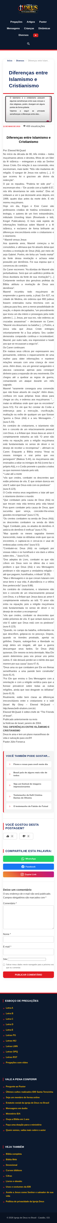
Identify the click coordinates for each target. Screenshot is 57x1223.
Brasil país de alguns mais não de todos (30, 774)
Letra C (9, 1019)
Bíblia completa (14, 1154)
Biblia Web (11, 1159)
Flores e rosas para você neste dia (30, 764)
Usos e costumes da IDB (18, 1187)
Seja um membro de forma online (23, 1097)
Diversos (23, 35)
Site (5, 959)
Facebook (31, 867)
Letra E (9, 1030)
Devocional (11, 1165)
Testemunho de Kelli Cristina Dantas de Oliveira (27, 796)
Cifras (9, 1176)
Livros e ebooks (14, 1181)
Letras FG (11, 1035)
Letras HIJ (11, 1040)
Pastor (43, 22)
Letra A (9, 1008)
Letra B (9, 1013)
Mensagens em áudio (16, 1108)
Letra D (9, 1024)
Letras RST (11, 1057)
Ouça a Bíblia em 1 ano (17, 1119)
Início (9, 61)
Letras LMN (12, 1046)
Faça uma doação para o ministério (24, 1124)
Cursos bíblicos (14, 1170)
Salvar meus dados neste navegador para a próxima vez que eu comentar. (30, 966)
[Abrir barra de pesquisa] (28, 44)
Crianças (29, 28)
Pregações (16, 22)
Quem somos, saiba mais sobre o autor (26, 1130)
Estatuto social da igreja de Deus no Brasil (27, 1103)
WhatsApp (30, 859)
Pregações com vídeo (17, 1062)
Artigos (31, 22)
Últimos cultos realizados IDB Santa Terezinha (29, 1092)
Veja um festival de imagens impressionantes (27, 785)
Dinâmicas (44, 28)
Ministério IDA (13, 1113)
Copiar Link (30, 874)
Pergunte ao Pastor (16, 1086)
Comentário (10, 903)
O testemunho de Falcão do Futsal (30, 806)
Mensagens (13, 28)
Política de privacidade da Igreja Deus (25, 1201)
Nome (7, 934)
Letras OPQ (12, 1051)
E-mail (7, 946)
